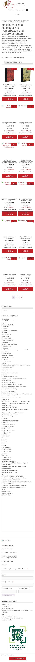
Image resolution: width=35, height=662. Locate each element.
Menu (17, 14)
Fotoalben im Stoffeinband (9, 392)
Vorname (7, 588)
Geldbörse (4, 418)
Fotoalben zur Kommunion (9, 396)
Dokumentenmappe (7, 355)
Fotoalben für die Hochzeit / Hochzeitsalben (13, 384)
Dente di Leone (6, 436)
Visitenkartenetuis (6, 346)
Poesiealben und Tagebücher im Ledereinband (14, 485)
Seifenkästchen (6, 342)
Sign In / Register (13, 10)
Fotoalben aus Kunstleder (9, 382)
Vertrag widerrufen (7, 620)
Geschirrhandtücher (7, 493)
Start (3, 20)
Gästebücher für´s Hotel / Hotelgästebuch (13, 413)
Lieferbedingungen (7, 604)
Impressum (5, 612)
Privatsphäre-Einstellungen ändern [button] (11, 616)
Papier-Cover (5, 453)
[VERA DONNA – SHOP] (17, 4)
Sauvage (4, 445)
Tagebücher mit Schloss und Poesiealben (12, 476)
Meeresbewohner (6, 438)
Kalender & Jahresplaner (8, 424)
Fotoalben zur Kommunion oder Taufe (12, 398)
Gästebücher (5, 399)
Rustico (4, 444)
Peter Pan (4, 440)
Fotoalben (4, 375)
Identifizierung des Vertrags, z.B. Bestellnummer (15, 569)
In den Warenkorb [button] (9, 99)
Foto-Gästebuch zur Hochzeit (9, 373)
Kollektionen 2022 (6, 449)
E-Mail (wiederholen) (8, 582)
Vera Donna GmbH (9, 655)
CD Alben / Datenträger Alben (9, 330)
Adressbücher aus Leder (8, 321)
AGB (3, 614)
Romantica (5, 442)
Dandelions (5, 434)
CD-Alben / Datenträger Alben (10, 376)
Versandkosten (10, 93)
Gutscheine (5, 422)
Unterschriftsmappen (7, 367)
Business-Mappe (6, 353)
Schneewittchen (6, 447)
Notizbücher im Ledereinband (10, 470)
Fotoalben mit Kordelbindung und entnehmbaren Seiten (17, 394)
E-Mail (4, 575)
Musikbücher (5, 336)
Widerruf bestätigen (8, 595)
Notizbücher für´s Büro (8, 357)
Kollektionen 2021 (6, 432)
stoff (3, 474)
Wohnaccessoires (6, 491)
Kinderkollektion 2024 (7, 426)
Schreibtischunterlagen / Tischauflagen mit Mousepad (16, 365)
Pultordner (5, 359)
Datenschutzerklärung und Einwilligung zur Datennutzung (17, 610)
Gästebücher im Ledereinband (10, 415)
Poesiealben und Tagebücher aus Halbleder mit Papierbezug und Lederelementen (14, 479)
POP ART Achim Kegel (7, 340)
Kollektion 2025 (6, 428)
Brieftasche (5, 348)
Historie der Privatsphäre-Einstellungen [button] (12, 618)
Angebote (4, 323)
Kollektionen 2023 (6, 451)
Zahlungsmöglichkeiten (8, 608)
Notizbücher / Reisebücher (13, 20)
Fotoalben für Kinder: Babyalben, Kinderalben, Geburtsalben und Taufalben (14, 387)
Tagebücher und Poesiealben (9, 344)
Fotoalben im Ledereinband (9, 390)
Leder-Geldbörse (6, 459)
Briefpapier (5, 328)
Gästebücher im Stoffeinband (10, 417)
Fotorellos (4, 332)
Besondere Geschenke (8, 325)
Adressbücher (5, 319)
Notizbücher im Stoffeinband (9, 472)
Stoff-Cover (5, 455)
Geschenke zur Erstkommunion (10, 420)
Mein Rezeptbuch (6, 334)
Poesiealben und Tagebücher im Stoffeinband (14, 487)
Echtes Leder (5, 371)
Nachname (24, 588)
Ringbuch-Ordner (6, 361)
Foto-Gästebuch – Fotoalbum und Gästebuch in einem (16, 401)
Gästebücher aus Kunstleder (9, 407)
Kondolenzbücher (6, 457)
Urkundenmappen (7, 369)
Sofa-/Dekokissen (6, 495)
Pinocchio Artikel (6, 338)
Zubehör (4, 363)
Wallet (3, 489)
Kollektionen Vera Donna (8, 430)
